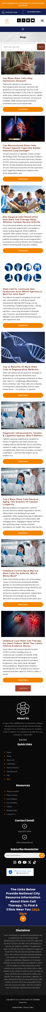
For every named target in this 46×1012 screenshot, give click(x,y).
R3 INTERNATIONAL (33, 12)
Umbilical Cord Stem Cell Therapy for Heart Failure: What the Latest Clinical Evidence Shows (22, 643)
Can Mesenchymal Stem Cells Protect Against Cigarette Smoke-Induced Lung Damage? (22, 148)
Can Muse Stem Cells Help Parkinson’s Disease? (18, 79)
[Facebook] (28, 20)
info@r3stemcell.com (24, 842)
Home (9, 752)
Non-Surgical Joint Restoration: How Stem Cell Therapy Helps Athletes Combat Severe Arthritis (21, 219)
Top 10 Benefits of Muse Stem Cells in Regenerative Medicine (21, 368)
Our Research (12, 771)
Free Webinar (12, 799)
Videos (9, 806)
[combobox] (18, 47)
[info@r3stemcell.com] (24, 837)
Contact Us (11, 814)
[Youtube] (33, 20)
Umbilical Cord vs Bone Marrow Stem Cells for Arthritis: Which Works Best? (20, 573)
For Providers (12, 803)
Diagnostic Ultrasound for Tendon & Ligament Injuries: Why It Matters (23, 434)
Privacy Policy (29, 1007)
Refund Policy (12, 810)
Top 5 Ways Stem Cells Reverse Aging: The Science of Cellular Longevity (21, 502)
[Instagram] (23, 20)
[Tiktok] (34, 862)
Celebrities (11, 764)
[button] (42, 20)
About (9, 756)
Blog (8, 779)
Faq (8, 775)
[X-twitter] (19, 20)
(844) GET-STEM (11, 12)
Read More (23, 109)
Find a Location (13, 791)
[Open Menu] (23, 29)
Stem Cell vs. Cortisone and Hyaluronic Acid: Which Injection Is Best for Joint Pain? (22, 292)
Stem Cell (10, 760)
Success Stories (13, 767)
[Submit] (41, 855)
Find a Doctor (12, 795)
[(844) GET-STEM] (3, 12)
